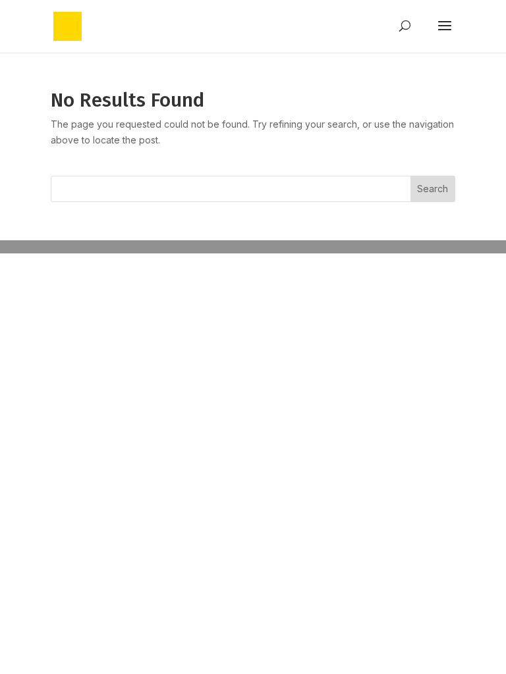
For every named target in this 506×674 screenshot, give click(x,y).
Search (432, 188)
